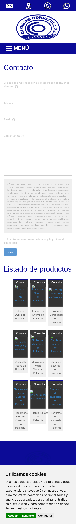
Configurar (45, 515)
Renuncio (28, 515)
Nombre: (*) (11, 86)
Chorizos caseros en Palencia (56, 367)
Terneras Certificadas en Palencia (56, 317)
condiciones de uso (33, 239)
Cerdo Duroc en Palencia (20, 315)
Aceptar (13, 515)
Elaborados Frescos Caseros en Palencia (21, 420)
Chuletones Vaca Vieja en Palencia (38, 367)
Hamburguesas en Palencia (39, 416)
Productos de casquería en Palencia (56, 420)
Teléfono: (9, 102)
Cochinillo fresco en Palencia (20, 365)
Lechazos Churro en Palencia (38, 315)
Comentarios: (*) (15, 135)
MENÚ (21, 48)
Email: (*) (9, 119)
